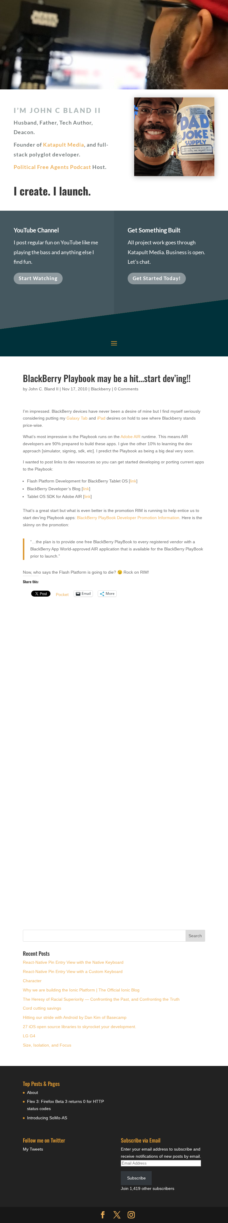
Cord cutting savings (42, 1008)
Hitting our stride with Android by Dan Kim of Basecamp (74, 1017)
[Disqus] (114, 678)
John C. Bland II (43, 389)
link (133, 481)
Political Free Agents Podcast (52, 167)
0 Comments (126, 389)
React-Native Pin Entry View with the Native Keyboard (73, 962)
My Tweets (33, 1149)
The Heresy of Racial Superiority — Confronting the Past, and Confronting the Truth (101, 999)
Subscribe (136, 1178)
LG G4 (29, 1035)
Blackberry (101, 389)
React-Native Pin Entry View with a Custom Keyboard (73, 971)
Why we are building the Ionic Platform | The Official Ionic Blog (81, 990)
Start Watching (38, 278)
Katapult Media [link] (63, 144)
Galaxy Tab (77, 418)
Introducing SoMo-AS (47, 1117)
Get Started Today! (157, 278)
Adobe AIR (130, 436)
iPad (101, 418)
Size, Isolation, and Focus (47, 1045)
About (32, 1092)
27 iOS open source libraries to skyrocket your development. (79, 1026)
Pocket (62, 594)
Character (32, 980)
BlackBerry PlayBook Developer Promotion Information (128, 517)
